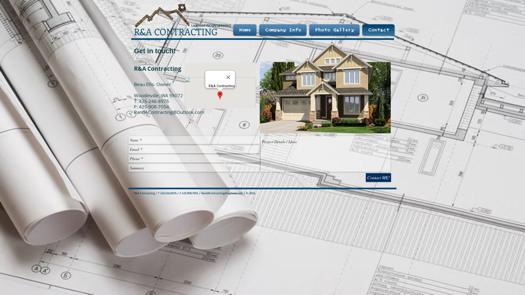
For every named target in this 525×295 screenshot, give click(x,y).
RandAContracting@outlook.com (222, 193)
